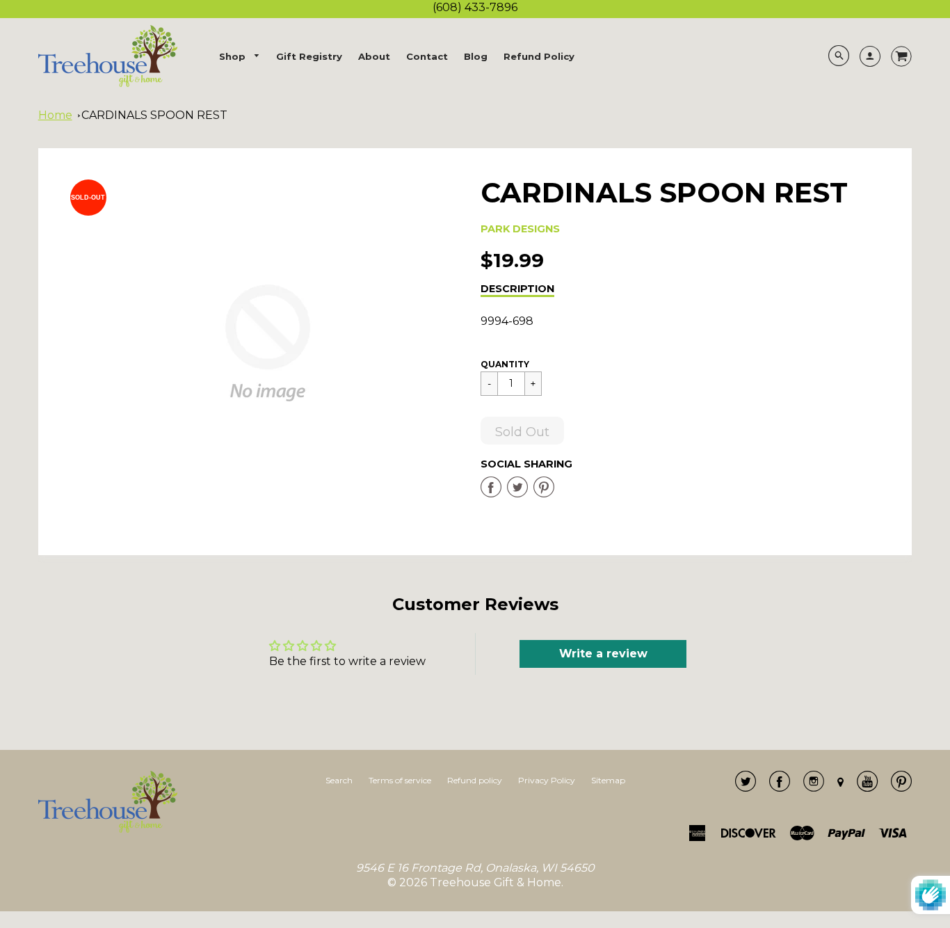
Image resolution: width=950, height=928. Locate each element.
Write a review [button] (603, 653)
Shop (233, 56)
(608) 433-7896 (475, 7)
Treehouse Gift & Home (495, 882)
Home (55, 115)
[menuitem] (240, 56)
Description (517, 288)
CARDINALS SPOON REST (154, 115)
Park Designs (520, 229)
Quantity (505, 364)
